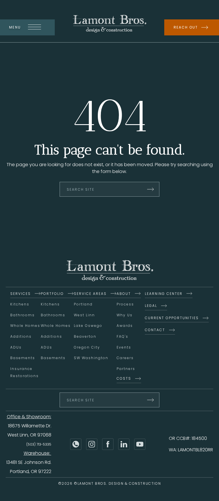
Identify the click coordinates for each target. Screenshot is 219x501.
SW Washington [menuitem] (91, 357)
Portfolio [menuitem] (52, 293)
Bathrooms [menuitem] (22, 315)
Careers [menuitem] (125, 357)
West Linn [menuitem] (84, 315)
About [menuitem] (124, 293)
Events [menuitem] (124, 347)
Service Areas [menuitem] (90, 293)
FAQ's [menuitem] (122, 336)
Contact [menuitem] (155, 329)
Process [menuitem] (125, 304)
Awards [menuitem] (125, 325)
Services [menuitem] (20, 293)
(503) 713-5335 (38, 444)
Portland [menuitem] (83, 304)
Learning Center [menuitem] (163, 293)
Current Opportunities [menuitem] (172, 317)
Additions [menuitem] (21, 336)
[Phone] (76, 444)
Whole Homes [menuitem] (25, 325)
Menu (15, 27)
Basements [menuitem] (22, 357)
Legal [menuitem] (151, 305)
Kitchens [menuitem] (19, 304)
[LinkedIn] (123, 444)
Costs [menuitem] (124, 378)
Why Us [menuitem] (125, 315)
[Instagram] (92, 444)
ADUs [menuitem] (16, 347)
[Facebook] (107, 444)
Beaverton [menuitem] (85, 336)
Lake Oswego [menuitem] (88, 325)
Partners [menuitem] (126, 368)
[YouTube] (139, 444)
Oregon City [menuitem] (87, 347)
